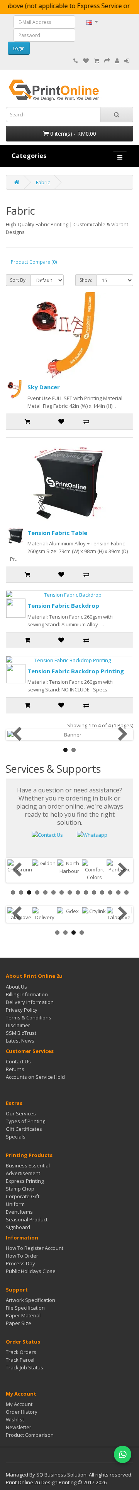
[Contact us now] (47, 834)
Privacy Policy (21, 1009)
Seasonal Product (26, 1219)
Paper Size (18, 1323)
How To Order (22, 1255)
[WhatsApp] (122, 1454)
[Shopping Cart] (96, 60)
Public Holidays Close (31, 1271)
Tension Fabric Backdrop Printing (75, 671)
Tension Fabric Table (57, 532)
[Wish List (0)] (86, 60)
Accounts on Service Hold (35, 1076)
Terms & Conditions (28, 1017)
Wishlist (15, 1419)
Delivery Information (30, 1002)
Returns (15, 1069)
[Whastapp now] (92, 834)
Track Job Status (24, 1367)
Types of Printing (25, 1121)
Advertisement (23, 1173)
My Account (19, 1404)
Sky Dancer (43, 387)
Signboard (18, 1227)
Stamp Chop (20, 1188)
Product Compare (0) (34, 262)
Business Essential (28, 1165)
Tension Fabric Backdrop (63, 605)
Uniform (15, 1204)
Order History (21, 1411)
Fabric (43, 182)
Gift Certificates (24, 1128)
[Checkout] (107, 60)
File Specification (25, 1307)
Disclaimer (18, 1025)
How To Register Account (34, 1247)
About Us (16, 986)
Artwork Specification (30, 1300)
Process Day (20, 1263)
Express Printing (25, 1180)
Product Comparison (30, 1434)
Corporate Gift (22, 1196)
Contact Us (18, 1061)
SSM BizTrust (21, 1032)
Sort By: (18, 280)
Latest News (20, 1040)
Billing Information (27, 994)
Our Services (21, 1113)
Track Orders (21, 1352)
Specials (15, 1136)
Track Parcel (20, 1359)
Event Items (19, 1211)
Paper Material (23, 1315)
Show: (86, 280)
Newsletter (18, 1427)
